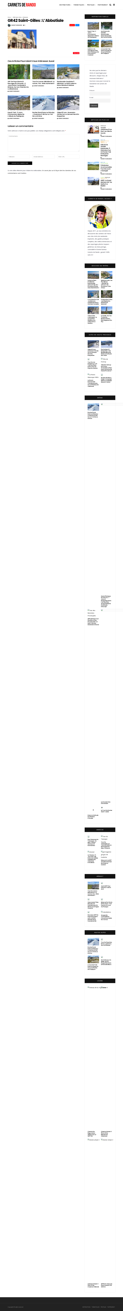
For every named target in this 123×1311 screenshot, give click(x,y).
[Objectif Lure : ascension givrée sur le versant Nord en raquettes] (68, 102)
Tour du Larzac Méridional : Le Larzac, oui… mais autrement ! (43, 82)
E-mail (91, 97)
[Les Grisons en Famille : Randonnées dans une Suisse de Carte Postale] (106, 26)
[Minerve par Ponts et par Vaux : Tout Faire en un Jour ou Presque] (102, 899)
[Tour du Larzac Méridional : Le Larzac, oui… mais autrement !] (43, 71)
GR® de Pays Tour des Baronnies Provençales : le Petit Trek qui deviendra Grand (93, 622)
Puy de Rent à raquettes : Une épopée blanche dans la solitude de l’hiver (106, 352)
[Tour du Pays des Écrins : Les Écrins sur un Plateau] (102, 939)
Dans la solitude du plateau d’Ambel (93, 816)
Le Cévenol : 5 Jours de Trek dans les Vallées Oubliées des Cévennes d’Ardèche (93, 858)
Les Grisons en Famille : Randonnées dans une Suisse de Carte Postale (106, 34)
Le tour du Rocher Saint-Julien (106, 811)
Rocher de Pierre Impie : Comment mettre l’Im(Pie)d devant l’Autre (106, 380)
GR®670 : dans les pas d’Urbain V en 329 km (106, 1285)
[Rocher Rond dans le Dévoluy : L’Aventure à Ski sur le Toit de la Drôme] (43, 102)
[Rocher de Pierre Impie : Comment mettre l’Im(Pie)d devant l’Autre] (102, 374)
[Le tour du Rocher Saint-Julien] (102, 807)
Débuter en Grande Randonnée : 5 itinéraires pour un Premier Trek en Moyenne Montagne (106, 150)
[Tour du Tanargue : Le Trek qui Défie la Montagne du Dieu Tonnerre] (106, 838)
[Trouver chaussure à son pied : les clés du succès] (93, 129)
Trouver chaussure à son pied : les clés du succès (106, 130)
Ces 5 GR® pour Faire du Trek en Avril (106, 887)
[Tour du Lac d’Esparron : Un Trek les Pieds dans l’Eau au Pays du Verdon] (89, 359)
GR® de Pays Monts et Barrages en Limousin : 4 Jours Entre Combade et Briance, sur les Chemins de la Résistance (18, 85)
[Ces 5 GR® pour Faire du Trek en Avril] (102, 883)
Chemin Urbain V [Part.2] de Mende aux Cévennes (106, 1134)
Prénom (92, 90)
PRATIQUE (91, 5)
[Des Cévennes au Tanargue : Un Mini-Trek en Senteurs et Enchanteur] (89, 836)
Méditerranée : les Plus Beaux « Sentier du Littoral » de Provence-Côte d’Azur (106, 284)
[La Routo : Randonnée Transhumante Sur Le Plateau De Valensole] (93, 376)
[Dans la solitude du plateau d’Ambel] (93, 810)
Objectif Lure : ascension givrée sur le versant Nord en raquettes (68, 114)
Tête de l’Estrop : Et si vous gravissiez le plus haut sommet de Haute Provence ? (106, 368)
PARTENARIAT (103, 5)
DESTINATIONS (64, 5)
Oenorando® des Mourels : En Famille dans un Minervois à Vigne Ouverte (93, 905)
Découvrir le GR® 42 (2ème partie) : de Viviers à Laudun (106, 862)
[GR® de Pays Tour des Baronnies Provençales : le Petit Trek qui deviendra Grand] (93, 613)
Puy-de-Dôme (104, 163)
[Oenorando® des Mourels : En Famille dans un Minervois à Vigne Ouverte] (89, 899)
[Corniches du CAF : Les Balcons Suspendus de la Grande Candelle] (93, 294)
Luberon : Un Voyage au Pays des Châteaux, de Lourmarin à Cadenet (93, 52)
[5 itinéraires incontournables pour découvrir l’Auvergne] (93, 166)
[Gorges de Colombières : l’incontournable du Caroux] (106, 912)
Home (9, 17)
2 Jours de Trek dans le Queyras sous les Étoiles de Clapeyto (106, 51)
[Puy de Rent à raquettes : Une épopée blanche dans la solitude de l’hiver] (106, 344)
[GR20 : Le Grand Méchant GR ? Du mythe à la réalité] (93, 181)
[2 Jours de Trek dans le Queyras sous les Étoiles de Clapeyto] (106, 43)
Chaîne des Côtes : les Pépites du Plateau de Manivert (106, 302)
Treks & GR (104, 142)
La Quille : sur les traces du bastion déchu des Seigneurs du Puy (106, 319)
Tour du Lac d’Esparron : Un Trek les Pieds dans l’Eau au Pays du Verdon (93, 365)
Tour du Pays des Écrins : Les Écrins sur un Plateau (106, 943)
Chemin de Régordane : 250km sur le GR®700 (92, 1134)
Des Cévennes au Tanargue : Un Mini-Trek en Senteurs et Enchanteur (93, 842)
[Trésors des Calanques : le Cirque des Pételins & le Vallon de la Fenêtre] (93, 310)
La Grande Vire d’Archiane (105, 802)
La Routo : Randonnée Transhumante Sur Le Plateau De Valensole (93, 383)
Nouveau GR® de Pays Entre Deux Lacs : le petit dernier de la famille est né (93, 918)
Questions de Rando (105, 141)
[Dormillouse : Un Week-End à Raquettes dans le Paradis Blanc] (102, 957)
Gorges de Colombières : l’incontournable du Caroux (106, 917)
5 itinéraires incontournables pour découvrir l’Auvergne (106, 168)
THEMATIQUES (78, 5)
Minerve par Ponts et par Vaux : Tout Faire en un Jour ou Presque (106, 904)
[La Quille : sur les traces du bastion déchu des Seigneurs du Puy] (106, 310)
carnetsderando (16, 25)
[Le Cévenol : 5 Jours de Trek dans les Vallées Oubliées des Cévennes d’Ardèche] (91, 852)
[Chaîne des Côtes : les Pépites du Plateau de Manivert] (106, 294)
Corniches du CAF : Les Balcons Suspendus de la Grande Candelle (93, 302)
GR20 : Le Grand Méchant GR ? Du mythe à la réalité (106, 183)
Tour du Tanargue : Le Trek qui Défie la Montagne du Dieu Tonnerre (106, 845)
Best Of (103, 139)
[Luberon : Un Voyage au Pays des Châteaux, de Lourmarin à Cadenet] (93, 43)
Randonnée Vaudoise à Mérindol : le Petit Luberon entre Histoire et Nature (66, 83)
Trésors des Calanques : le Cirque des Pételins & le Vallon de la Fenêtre (92, 319)
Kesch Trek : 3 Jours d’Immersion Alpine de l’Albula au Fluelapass (16, 114)
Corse (102, 177)
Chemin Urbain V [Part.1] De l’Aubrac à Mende (93, 1285)
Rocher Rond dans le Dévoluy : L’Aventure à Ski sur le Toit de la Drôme (43, 114)
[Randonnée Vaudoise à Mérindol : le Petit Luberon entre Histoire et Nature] (68, 71)
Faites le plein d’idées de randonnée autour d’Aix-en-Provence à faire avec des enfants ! (93, 284)
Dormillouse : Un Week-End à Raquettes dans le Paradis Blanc (106, 962)
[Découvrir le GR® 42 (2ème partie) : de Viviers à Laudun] (106, 855)
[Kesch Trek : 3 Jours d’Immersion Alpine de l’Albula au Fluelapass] (19, 102)
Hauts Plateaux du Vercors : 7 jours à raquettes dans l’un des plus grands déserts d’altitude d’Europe (106, 601)
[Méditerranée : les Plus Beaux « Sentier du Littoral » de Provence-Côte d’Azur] (106, 275)
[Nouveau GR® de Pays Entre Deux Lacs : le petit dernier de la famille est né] (89, 912)
